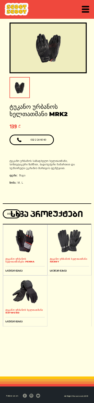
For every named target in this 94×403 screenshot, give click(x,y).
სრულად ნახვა (14, 270)
